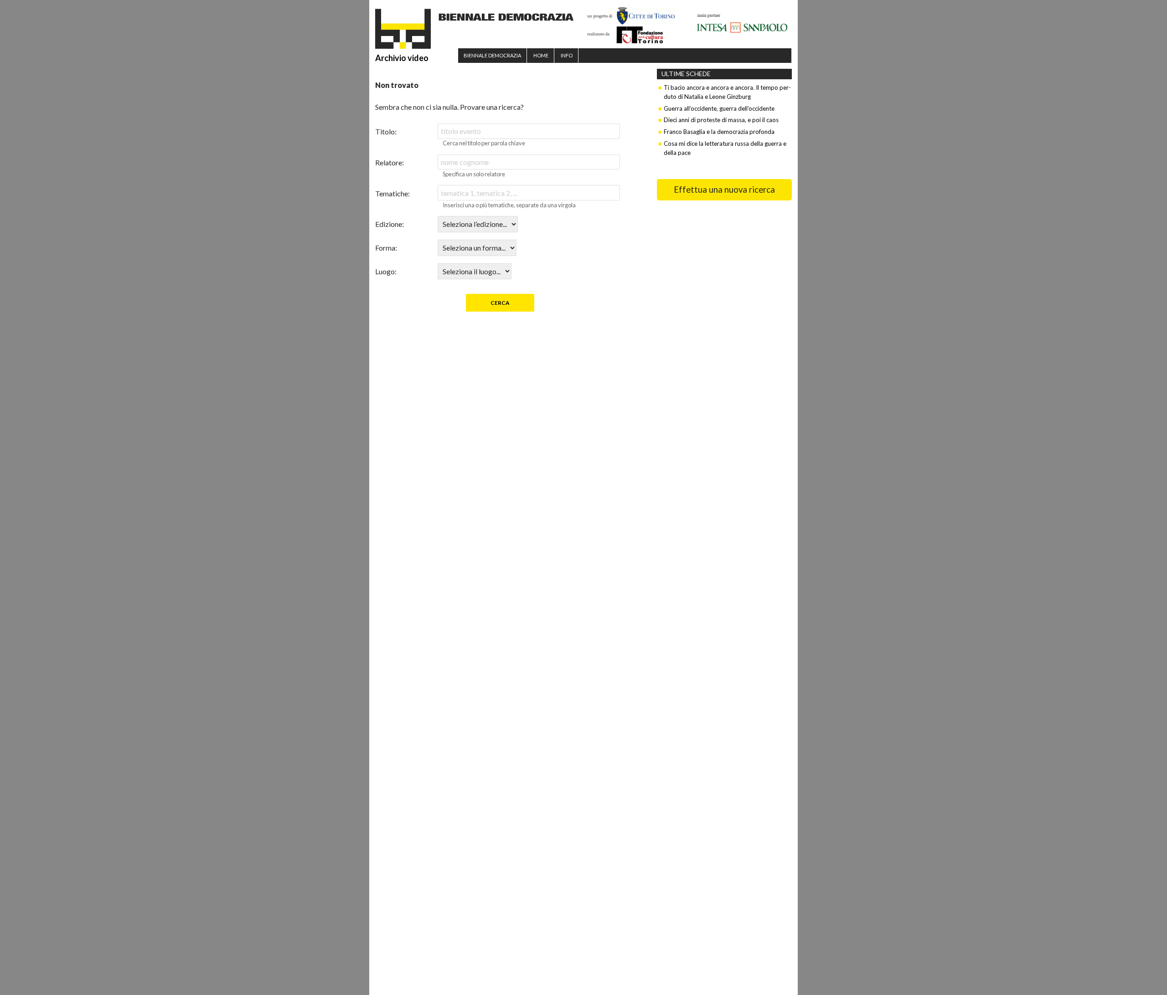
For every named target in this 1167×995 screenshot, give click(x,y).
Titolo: (386, 131)
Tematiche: (392, 193)
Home (540, 55)
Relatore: (389, 162)
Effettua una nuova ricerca (724, 190)
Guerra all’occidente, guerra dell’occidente (719, 108)
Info (567, 55)
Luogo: (386, 271)
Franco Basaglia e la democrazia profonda (719, 131)
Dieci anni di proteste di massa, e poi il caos (721, 119)
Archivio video (402, 58)
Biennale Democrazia (492, 55)
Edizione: (389, 224)
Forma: (386, 247)
